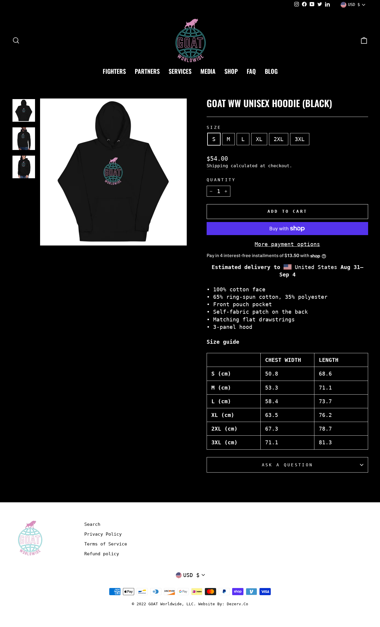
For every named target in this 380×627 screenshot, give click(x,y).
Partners (147, 71)
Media (208, 71)
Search (92, 524)
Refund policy (101, 553)
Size (214, 127)
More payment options (287, 244)
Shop (231, 71)
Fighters (114, 71)
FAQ (251, 71)
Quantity (221, 179)
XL (259, 139)
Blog (271, 71)
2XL (279, 139)
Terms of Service (105, 544)
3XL (300, 139)
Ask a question (287, 464)
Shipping (217, 165)
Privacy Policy (103, 534)
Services (180, 71)
